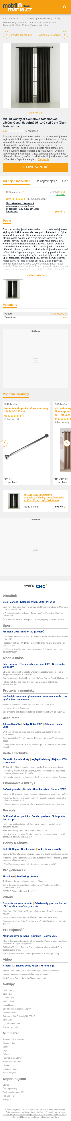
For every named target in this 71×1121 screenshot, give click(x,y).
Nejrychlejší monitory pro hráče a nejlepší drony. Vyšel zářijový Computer (35, 777)
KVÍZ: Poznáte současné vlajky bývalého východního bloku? (29, 864)
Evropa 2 (7, 1100)
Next (67, 443)
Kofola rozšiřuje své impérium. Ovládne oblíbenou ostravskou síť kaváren (35, 794)
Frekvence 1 (8, 1096)
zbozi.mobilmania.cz (13, 18)
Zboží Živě (7, 994)
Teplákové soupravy (12, 1061)
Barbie (6, 1047)
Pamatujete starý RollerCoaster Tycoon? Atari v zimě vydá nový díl (32, 953)
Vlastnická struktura (50, 1117)
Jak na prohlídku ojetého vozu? (17, 1009)
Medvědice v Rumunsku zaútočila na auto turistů (24, 978)
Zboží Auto (7, 1020)
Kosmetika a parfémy (12, 1058)
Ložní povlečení (10, 1069)
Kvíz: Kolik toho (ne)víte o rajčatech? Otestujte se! (25, 830)
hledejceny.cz (9, 990)
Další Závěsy (10, 404)
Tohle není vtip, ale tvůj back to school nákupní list (25, 881)
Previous (4, 443)
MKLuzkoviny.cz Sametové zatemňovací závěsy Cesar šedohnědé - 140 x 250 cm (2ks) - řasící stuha (35, 122)
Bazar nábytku (9, 1073)
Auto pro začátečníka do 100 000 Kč (19, 1016)
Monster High (9, 1043)
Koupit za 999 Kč (35, 167)
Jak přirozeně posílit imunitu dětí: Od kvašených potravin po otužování (34, 712)
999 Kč (58, 211)
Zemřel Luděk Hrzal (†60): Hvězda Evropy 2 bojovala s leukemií (31, 971)
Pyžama (6, 1054)
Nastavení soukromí (30, 1117)
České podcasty (10, 1088)
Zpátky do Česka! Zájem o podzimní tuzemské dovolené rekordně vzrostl (35, 854)
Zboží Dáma (8, 1001)
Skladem (60, 194)
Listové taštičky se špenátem (16, 708)
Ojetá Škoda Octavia (12, 1023)
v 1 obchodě (10, 482)
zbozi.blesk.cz (9, 1005)
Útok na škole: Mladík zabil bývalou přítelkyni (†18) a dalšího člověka (33, 619)
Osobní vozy (8, 998)
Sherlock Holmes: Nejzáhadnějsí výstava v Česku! (25, 974)
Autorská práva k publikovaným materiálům (25, 1112)
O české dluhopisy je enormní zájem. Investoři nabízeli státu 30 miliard (34, 804)
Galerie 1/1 (35, 112)
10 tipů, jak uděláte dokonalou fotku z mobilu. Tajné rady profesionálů (33, 767)
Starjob (6, 1085)
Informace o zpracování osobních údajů (48, 1115)
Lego (5, 1050)
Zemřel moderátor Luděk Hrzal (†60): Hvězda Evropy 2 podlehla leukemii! (35, 678)
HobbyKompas (9, 1012)
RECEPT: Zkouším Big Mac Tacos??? (20, 891)
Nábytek (31, 18)
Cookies (16, 1117)
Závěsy (56, 18)
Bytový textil (44, 18)
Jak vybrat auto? (10, 1027)
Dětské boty (8, 1065)
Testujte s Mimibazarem (13, 1039)
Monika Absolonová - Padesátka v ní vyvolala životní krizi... (29, 704)
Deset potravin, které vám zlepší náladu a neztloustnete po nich (31, 917)
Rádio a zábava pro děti (13, 1092)
